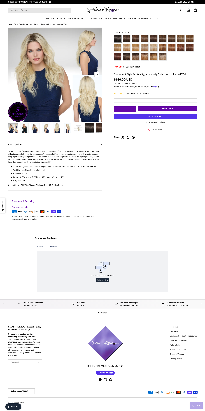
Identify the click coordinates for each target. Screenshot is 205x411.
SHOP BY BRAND (75, 18)
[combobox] (39, 10)
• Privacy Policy (175, 359)
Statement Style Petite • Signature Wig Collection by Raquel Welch (54, 24)
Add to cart (167, 109)
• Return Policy (175, 345)
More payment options (155, 122)
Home (10, 24)
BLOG (158, 18)
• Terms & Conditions (178, 349)
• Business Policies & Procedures (183, 336)
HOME (59, 18)
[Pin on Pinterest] (133, 137)
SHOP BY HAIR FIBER (113, 18)
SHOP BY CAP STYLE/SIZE (139, 18)
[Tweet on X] (122, 137)
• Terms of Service (176, 354)
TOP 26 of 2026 (95, 18)
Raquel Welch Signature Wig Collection (26, 24)
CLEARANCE (49, 18)
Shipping (117, 83)
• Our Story (173, 331)
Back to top (102, 313)
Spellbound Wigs (18, 402)
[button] (195, 10)
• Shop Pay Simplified (178, 340)
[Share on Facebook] (128, 137)
